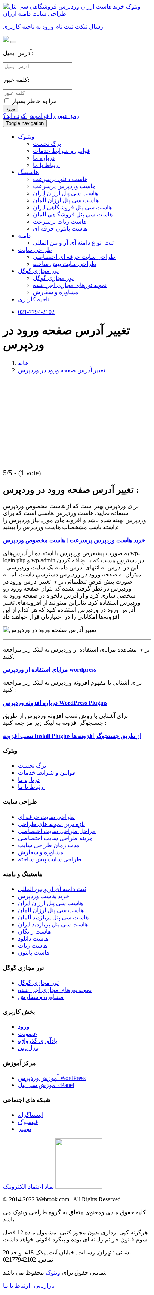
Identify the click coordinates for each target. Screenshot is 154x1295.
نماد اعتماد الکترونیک (28, 1186)
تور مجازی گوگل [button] (38, 271)
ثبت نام (64, 26)
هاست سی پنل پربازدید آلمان (53, 917)
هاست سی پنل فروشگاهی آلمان (73, 214)
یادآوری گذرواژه (37, 1041)
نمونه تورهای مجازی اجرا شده (70, 285)
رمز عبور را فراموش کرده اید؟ (41, 116)
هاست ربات (32, 945)
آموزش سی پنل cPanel (46, 1085)
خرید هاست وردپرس (43, 896)
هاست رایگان (34, 931)
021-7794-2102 (36, 312)
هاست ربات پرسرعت (59, 221)
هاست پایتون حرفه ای (60, 228)
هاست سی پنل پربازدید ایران (53, 924)
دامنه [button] (24, 235)
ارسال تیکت (90, 26)
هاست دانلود (33, 938)
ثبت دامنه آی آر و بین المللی (52, 889)
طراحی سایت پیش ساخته (64, 264)
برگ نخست (47, 144)
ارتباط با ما (46, 165)
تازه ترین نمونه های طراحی (51, 824)
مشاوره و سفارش (55, 292)
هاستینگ (28, 172)
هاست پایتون (33, 952)
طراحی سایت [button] (35, 250)
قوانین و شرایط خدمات (61, 151)
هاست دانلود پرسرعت (60, 179)
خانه (23, 363)
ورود (10, 108)
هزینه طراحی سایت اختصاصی (55, 838)
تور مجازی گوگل (53, 278)
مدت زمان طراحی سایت (49, 845)
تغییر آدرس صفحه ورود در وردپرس (61, 370)
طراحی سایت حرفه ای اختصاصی (74, 257)
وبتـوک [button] (26, 137)
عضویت (27, 1034)
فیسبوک (28, 1122)
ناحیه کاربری (33, 299)
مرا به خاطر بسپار (33, 101)
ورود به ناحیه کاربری (28, 26)
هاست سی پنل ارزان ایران (65, 193)
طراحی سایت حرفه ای (46, 817)
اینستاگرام (30, 1115)
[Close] (13, 42)
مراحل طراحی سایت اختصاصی (57, 831)
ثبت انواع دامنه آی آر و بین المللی (73, 243)
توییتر (24, 1129)
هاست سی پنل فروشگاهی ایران (72, 207)
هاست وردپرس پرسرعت (64, 186)
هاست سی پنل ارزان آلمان (66, 200)
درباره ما (44, 158)
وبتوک (53, 1272)
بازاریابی (28, 1048)
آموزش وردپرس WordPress (52, 1078)
